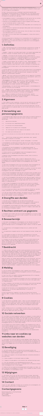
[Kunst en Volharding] (2, 407)
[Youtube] (26, 409)
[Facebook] (23, 409)
